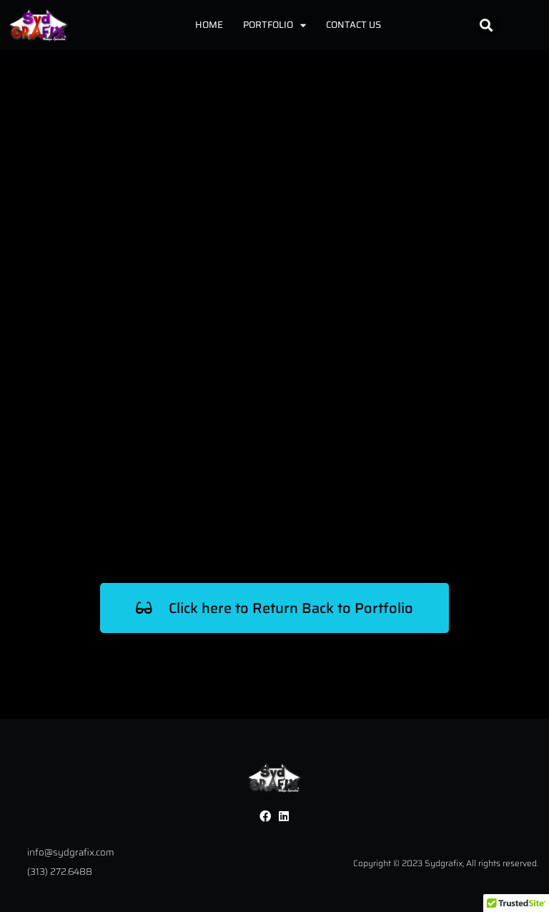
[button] (486, 25)
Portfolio (268, 24)
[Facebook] (265, 816)
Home (209, 24)
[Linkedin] (284, 816)
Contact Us (353, 24)
